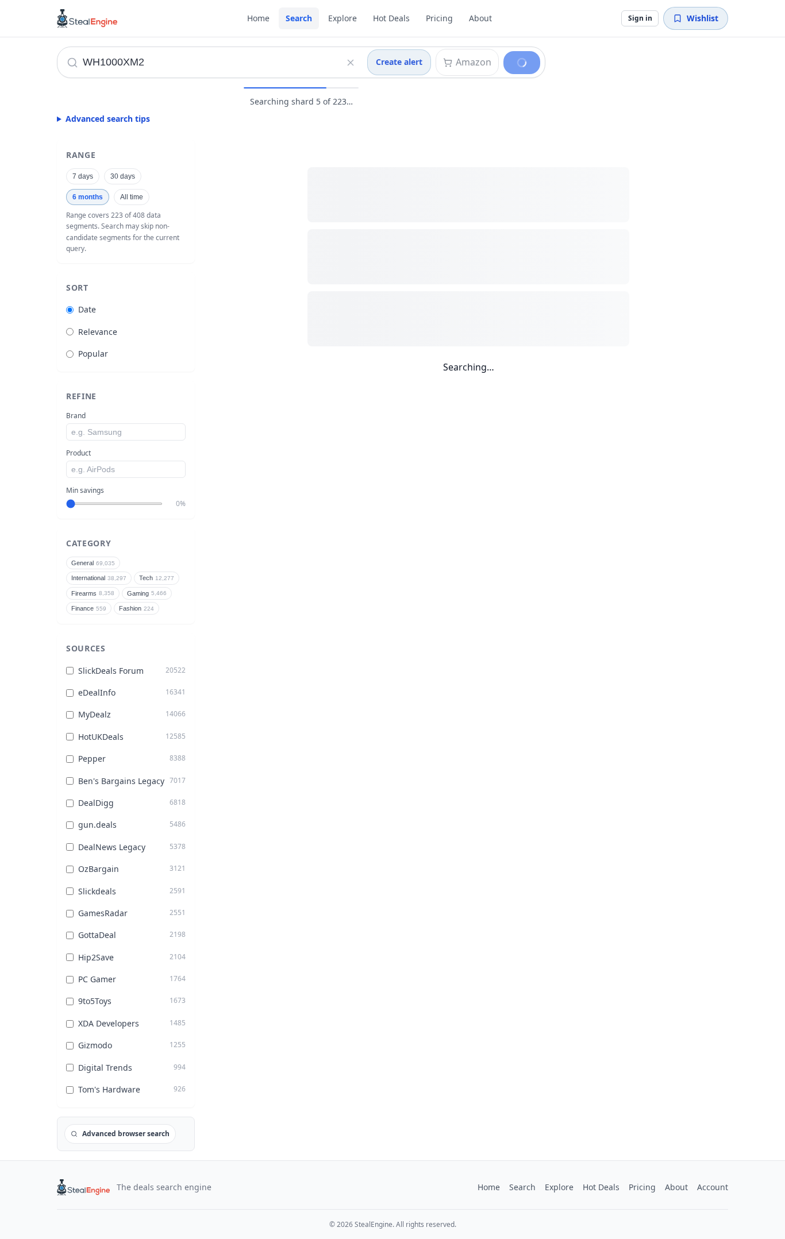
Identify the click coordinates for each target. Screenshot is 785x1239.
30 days (122, 176)
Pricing (439, 18)
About (480, 18)
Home (258, 18)
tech (156, 577)
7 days (82, 176)
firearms (92, 593)
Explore (342, 18)
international (98, 577)
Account (712, 1187)
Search (299, 18)
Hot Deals (391, 18)
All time (131, 197)
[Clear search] (350, 62)
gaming (147, 593)
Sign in (640, 18)
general (93, 562)
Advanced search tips (108, 118)
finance (88, 608)
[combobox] (199, 62)
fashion (136, 608)
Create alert (399, 61)
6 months (87, 197)
